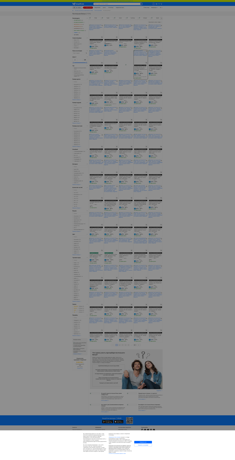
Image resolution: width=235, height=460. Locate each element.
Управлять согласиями (143, 445)
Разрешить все (143, 442)
